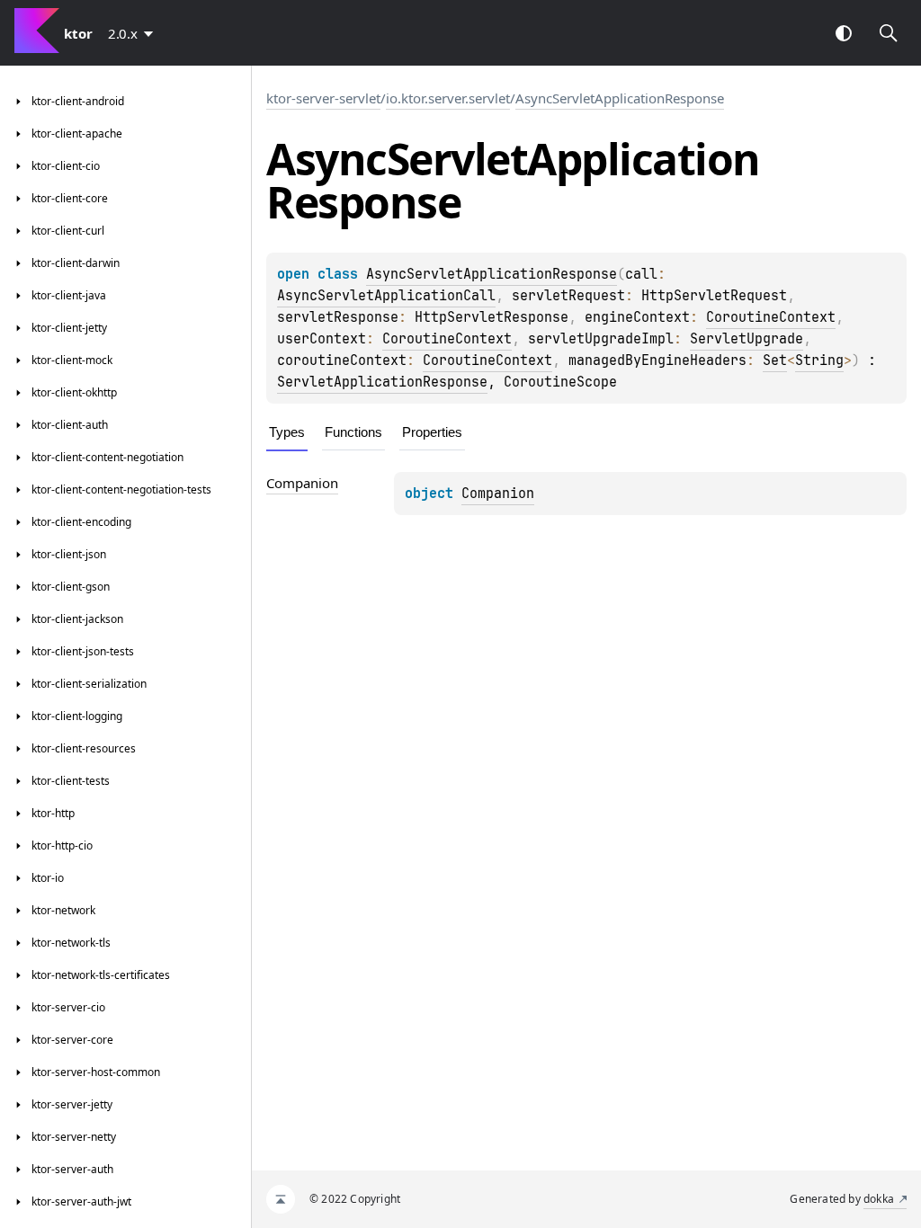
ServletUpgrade (746, 339)
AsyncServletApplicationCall (386, 296)
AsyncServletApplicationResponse (619, 98)
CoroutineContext (771, 317)
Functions (353, 432)
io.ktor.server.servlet (448, 98)
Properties (432, 432)
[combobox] (134, 33)
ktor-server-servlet (323, 98)
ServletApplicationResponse (382, 382)
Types (287, 432)
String (819, 360)
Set (775, 360)
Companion (497, 494)
